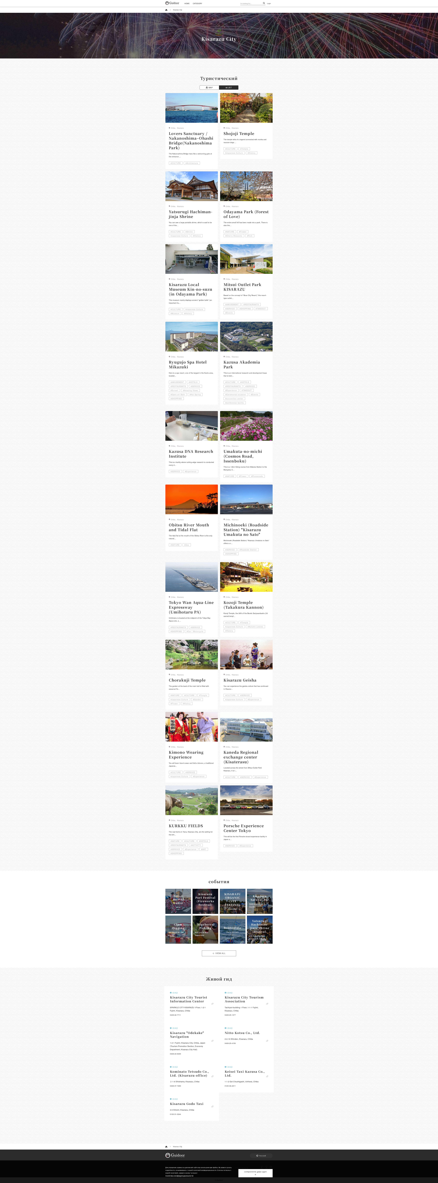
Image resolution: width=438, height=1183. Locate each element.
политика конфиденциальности (179, 1175)
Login (269, 3)
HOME (186, 3)
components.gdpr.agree (255, 1173)
